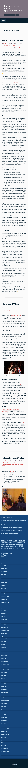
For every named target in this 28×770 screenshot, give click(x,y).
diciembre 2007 (4, 627)
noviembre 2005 (5, 695)
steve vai (4, 48)
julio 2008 (3, 608)
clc (7, 542)
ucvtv (18, 553)
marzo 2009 (4, 591)
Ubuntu (13, 315)
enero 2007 (3, 658)
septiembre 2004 (5, 734)
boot (18, 540)
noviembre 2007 (5, 630)
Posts (13, 45)
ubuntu (23, 310)
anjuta (8, 540)
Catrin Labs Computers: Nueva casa (9, 533)
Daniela (16, 83)
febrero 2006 (4, 689)
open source (19, 548)
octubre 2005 (4, 697)
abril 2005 (3, 714)
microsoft (6, 548)
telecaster (20, 552)
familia (12, 47)
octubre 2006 (4, 667)
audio (15, 540)
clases (5, 542)
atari (10, 540)
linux (10, 310)
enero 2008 (3, 624)
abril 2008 (3, 616)
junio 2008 (3, 610)
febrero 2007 (4, 655)
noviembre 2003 (5, 751)
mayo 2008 (3, 613)
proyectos (22, 550)
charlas (22, 540)
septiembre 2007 (5, 636)
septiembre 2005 (5, 700)
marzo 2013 (4, 582)
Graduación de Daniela (12, 40)
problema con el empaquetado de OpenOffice (14, 384)
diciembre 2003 (4, 748)
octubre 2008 (4, 599)
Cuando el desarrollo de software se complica (12, 527)
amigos (4, 310)
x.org (5, 555)
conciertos (8, 47)
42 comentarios (6, 463)
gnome (3, 546)
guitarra (17, 47)
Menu (3, 20)
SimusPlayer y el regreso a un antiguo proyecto (12, 524)
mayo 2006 (3, 681)
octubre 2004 (4, 731)
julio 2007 (3, 641)
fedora (17, 544)
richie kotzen (10, 552)
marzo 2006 (4, 686)
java (17, 546)
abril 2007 (3, 650)
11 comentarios (6, 309)
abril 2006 (3, 683)
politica (9, 550)
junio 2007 (3, 644)
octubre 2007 (4, 633)
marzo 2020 (4, 568)
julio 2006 (3, 675)
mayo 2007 (3, 647)
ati (12, 540)
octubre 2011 (4, 585)
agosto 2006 (4, 672)
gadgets (21, 544)
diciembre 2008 (4, 593)
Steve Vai (11, 333)
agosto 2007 (4, 638)
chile (4, 47)
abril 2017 (3, 577)
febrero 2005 (4, 720)
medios (3, 548)
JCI (13, 273)
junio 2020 (3, 563)
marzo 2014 (4, 579)
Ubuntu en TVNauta (11, 304)
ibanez (13, 546)
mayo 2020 (3, 565)
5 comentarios (6, 45)
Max (23, 422)
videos (3, 465)
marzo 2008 (4, 619)
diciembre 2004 (4, 726)
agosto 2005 (4, 703)
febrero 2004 (4, 742)
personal (21, 47)
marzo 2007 (4, 653)
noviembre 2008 (5, 596)
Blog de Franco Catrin (11, 7)
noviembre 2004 (5, 728)
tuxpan (21, 464)
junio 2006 (3, 678)
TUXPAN (12, 471)
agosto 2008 (4, 605)
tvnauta (19, 310)
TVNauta (18, 315)
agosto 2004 (4, 737)
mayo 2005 (3, 711)
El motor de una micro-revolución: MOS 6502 (11, 530)
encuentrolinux (8, 544)
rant (2, 552)
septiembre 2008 (5, 602)
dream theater (6, 464)
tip (24, 552)
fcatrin (4, 43)
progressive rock (15, 550)
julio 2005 (3, 706)
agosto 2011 (4, 588)
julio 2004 (3, 740)
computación (12, 542)
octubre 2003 (4, 754)
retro (5, 552)
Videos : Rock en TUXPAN (13, 458)
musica (11, 548)
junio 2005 (3, 709)
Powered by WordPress (20, 763)
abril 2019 (3, 574)
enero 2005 (3, 723)
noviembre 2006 (5, 664)
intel (15, 546)
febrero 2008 (4, 622)
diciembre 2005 (4, 692)
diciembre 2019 (4, 571)
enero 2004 (3, 745)
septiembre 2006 (5, 669)
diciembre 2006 (4, 661)
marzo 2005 (4, 717)
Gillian (15, 764)
